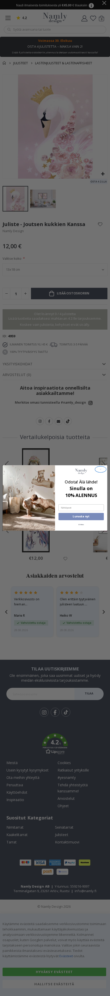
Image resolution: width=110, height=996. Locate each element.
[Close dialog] (100, 469)
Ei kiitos (81, 525)
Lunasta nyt (81, 516)
